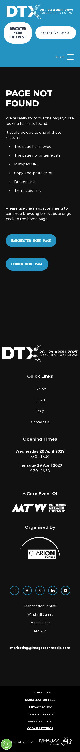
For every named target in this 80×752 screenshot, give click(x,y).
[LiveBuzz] (52, 742)
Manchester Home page (31, 241)
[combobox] (41, 57)
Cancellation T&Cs (40, 699)
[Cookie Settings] (6, 744)
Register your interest (18, 33)
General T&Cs (40, 692)
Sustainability (40, 721)
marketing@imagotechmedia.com (40, 648)
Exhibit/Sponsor (56, 33)
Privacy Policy (40, 707)
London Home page (27, 264)
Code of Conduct (40, 714)
